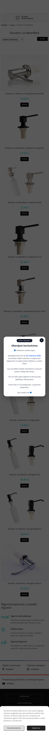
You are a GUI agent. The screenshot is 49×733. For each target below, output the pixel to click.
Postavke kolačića (14, 728)
